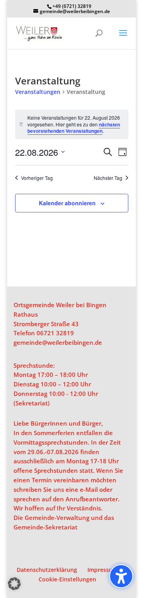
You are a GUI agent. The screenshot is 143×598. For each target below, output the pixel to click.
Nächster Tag (108, 178)
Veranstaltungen (37, 92)
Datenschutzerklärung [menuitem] (47, 569)
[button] (123, 38)
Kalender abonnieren (67, 203)
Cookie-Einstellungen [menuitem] (67, 579)
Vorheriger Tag (37, 178)
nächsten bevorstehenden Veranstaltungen (73, 128)
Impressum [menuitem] (102, 569)
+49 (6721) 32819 (71, 6)
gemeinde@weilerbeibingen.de (58, 342)
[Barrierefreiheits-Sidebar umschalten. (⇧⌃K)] (121, 576)
